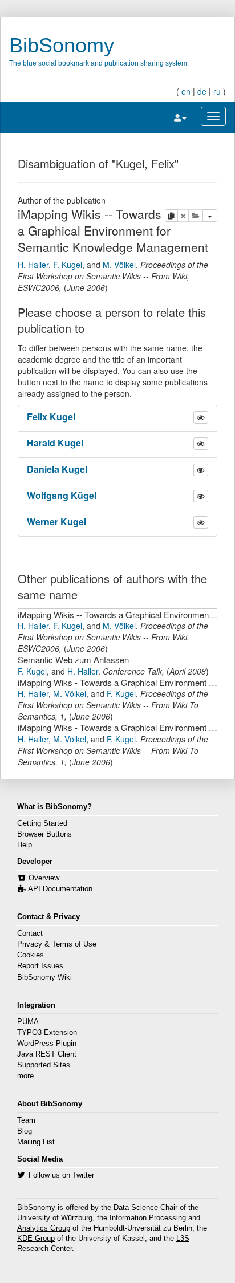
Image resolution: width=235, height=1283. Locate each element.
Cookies (30, 955)
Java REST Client (46, 1054)
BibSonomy (61, 45)
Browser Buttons (44, 834)
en (186, 91)
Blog (24, 1131)
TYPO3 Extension (47, 1033)
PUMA (28, 1022)
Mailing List (36, 1142)
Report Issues (40, 966)
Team (26, 1120)
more (25, 1076)
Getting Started (42, 823)
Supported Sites (43, 1065)
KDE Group (36, 1239)
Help (24, 845)
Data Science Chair (145, 1208)
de (201, 91)
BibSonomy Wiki (44, 977)
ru (217, 91)
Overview (44, 878)
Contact (30, 933)
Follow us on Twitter (61, 1175)
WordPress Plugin (46, 1043)
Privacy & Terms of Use (56, 944)
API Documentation (60, 889)
